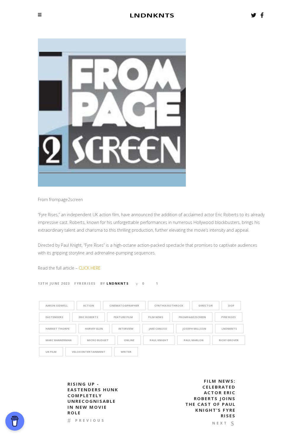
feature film (123, 317)
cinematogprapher (124, 305)
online (129, 340)
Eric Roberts (88, 317)
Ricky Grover (228, 340)
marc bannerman (59, 340)
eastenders (54, 317)
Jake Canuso (158, 329)
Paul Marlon (194, 340)
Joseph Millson (194, 329)
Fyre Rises (228, 317)
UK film (51, 352)
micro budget (98, 340)
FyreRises (85, 283)
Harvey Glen (94, 329)
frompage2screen (192, 317)
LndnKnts (118, 283)
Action (88, 305)
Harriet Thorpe (58, 329)
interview (125, 329)
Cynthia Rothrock (168, 305)
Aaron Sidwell (57, 305)
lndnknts (229, 329)
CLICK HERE (89, 268)
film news (155, 317)
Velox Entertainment (88, 352)
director (206, 305)
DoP (231, 305)
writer (126, 352)
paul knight (159, 340)
